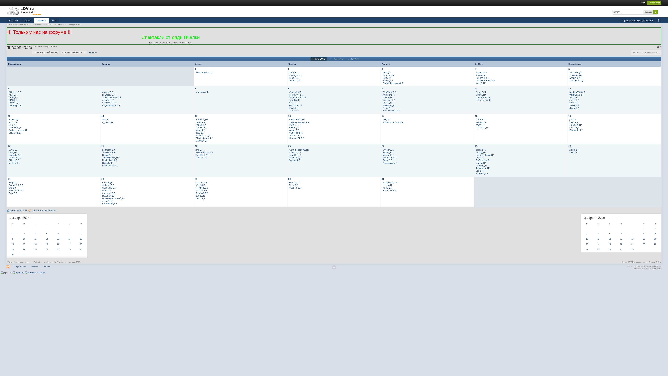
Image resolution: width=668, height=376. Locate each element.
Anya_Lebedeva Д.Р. (299, 150)
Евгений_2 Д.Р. (16, 185)
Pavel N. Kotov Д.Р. (485, 155)
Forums (27, 20)
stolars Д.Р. (388, 97)
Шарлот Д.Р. (202, 127)
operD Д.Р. (574, 102)
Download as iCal (18, 210)
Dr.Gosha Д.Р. (15, 127)
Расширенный (660, 11)
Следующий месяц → (74, 52)
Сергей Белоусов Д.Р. (393, 83)
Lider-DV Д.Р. (295, 157)
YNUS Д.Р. (201, 185)
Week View (338, 59)
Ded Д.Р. (13, 152)
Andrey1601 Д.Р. (297, 119)
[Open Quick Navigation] (658, 20)
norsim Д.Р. (107, 182)
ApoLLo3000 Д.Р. (577, 92)
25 (476, 146)
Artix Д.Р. (106, 119)
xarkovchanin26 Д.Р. (111, 97)
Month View (320, 59)
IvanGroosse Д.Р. (110, 165)
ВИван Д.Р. (14, 160)
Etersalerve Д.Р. (483, 100)
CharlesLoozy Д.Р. (204, 138)
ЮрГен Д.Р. (14, 119)
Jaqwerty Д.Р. (575, 75)
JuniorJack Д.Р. (483, 97)
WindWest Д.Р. (389, 92)
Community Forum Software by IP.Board (644, 266)
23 (289, 146)
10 (383, 88)
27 (9, 179)
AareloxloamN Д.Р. (391, 110)
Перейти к (92, 52)
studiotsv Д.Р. (15, 157)
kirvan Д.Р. (481, 75)
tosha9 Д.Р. (481, 122)
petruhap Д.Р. (15, 105)
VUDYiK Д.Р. (202, 190)
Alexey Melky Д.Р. (110, 157)
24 (383, 146)
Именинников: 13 (204, 72)
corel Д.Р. (106, 190)
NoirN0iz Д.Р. (295, 135)
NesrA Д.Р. (574, 105)
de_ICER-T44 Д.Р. (297, 97)
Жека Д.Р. (387, 152)
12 (569, 88)
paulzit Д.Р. (574, 127)
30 (289, 179)
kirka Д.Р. (13, 125)
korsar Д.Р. (481, 163)
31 (383, 179)
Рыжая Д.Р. (14, 102)
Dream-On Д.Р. (389, 157)
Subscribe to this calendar (43, 210)
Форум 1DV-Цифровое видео (634, 262)
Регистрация (654, 3)
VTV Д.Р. (293, 102)
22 (196, 146)
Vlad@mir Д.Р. (296, 133)
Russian (34, 266)
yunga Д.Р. (294, 130)
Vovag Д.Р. (481, 152)
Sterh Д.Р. (200, 196)
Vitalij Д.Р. (574, 122)
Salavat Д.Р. (481, 72)
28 (102, 179)
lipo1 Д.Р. (200, 133)
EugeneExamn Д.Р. (111, 105)
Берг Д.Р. (13, 193)
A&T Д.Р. (573, 97)
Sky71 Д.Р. (201, 198)
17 (383, 116)
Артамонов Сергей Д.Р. (113, 198)
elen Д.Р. (480, 157)
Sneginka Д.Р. (575, 78)
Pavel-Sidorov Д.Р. (204, 152)
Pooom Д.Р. (481, 165)
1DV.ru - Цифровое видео (18, 262)
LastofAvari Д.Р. (109, 203)
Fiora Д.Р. (293, 185)
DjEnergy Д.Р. (108, 95)
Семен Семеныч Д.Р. (299, 122)
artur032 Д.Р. (295, 155)
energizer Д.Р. (108, 193)
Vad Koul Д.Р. (389, 100)
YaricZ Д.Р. (481, 83)
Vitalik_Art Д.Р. (15, 133)
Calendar (41, 20)
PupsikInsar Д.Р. (390, 163)
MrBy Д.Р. (387, 119)
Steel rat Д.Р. (388, 75)
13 (9, 116)
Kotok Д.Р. (294, 108)
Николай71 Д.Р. (296, 138)
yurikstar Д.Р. (108, 185)
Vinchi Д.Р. (481, 95)
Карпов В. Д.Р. (483, 78)
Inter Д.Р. (387, 72)
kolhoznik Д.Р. (295, 105)
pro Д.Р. (12, 188)
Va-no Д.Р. (387, 188)
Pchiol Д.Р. (387, 108)
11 (476, 88)
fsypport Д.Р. (295, 160)
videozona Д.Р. (109, 188)
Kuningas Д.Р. (202, 92)
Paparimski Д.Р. (390, 182)
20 (9, 146)
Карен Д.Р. (294, 78)
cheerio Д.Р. (294, 80)
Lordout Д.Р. (201, 182)
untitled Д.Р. (388, 155)
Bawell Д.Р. (107, 163)
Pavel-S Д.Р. (201, 157)
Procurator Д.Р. (483, 168)
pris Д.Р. (199, 150)
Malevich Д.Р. (202, 141)
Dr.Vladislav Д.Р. (110, 160)
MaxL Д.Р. (387, 102)
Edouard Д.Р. (202, 119)
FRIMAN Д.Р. (202, 188)
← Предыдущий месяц (45, 52)
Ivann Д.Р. (480, 125)
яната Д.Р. (294, 110)
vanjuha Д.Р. (15, 163)
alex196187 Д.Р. (577, 80)
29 (196, 179)
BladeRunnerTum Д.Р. (393, 122)
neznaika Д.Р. (108, 150)
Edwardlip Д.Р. (576, 130)
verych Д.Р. (388, 185)
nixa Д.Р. (573, 152)
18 (476, 116)
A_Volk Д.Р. (294, 100)
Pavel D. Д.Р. (295, 125)
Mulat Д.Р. (200, 130)
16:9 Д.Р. (387, 78)
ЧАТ (54, 20)
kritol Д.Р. (13, 122)
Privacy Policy (655, 262)
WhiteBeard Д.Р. (576, 95)
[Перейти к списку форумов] (24, 11)
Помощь (46, 266)
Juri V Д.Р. (13, 150)
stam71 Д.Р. (107, 201)
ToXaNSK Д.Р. (109, 152)
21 (102, 146)
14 (102, 116)
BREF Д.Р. (294, 127)
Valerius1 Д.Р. (482, 127)
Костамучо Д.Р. (296, 95)
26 (569, 146)
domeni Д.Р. (107, 92)
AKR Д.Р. (13, 95)
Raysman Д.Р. (108, 196)
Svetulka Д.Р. (389, 105)
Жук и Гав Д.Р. (389, 190)
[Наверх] (334, 267)
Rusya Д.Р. (107, 155)
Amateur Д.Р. (389, 95)
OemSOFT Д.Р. (109, 102)
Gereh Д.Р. (201, 122)
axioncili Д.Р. (108, 100)
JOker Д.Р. (481, 119)
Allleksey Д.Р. (15, 92)
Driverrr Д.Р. (388, 150)
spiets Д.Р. (481, 150)
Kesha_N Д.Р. (295, 75)
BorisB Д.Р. (201, 125)
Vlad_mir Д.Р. (295, 92)
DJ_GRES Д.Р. (202, 155)
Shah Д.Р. (13, 97)
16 (289, 116)
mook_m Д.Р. (295, 188)
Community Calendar (47, 46)
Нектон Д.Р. (294, 182)
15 (196, 116)
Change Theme (19, 266)
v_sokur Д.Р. (108, 122)
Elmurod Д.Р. (295, 152)
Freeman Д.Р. (575, 125)
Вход (643, 3)
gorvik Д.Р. (574, 100)
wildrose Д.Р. (482, 173)
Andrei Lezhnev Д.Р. (18, 130)
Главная (13, 20)
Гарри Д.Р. (387, 160)
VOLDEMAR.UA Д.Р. (485, 80)
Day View (353, 59)
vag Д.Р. (479, 171)
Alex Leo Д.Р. (575, 72)
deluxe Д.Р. (388, 80)
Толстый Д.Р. (202, 193)
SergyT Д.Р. (481, 92)
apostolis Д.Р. (15, 155)
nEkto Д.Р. (294, 72)
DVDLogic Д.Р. (483, 160)
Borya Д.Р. (13, 182)
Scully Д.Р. (574, 108)
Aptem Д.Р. (574, 150)
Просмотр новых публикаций (638, 20)
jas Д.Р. (572, 119)
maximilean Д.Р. (203, 135)
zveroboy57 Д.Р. (16, 190)
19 (569, 116)
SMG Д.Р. (13, 100)
